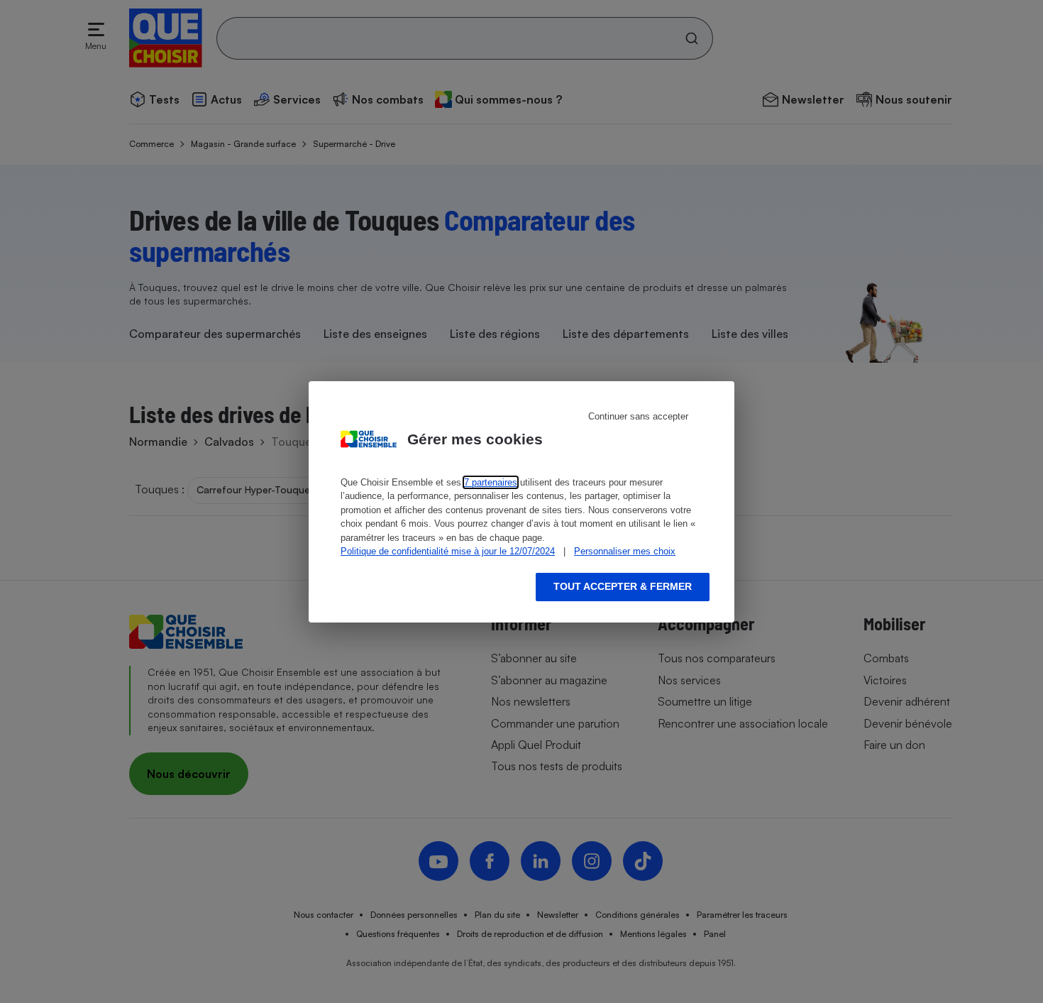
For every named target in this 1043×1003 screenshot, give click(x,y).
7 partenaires (490, 482)
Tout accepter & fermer (622, 586)
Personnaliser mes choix (624, 551)
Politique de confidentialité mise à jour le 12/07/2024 (448, 551)
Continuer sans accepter (638, 416)
